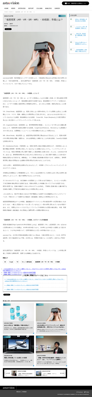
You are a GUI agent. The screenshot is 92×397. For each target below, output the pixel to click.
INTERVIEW (21, 8)
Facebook (80, 392)
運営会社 (18, 391)
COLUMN (39, 8)
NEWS (13, 8)
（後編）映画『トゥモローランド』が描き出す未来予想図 (19, 274)
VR (17, 262)
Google (11, 262)
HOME (6, 8)
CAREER (57, 8)
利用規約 (24, 391)
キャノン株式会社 (27, 262)
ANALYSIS (48, 8)
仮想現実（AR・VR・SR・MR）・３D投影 (47, 262)
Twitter (87, 392)
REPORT (31, 8)
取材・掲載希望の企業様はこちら (75, 3)
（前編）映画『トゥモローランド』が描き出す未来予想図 (19, 272)
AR (5, 262)
